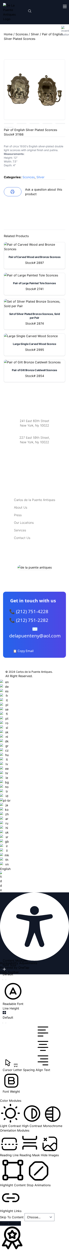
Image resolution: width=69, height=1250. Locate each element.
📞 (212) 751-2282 (28, 620)
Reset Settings (10, 1223)
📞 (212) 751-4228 (28, 611)
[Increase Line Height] (4, 1012)
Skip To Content (12, 1217)
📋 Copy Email (23, 651)
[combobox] (5, 786)
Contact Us (22, 538)
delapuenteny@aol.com (34, 460)
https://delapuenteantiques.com (35, 454)
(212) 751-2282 (34, 430)
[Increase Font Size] (4, 969)
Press (18, 515)
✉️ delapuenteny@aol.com (35, 632)
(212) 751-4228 (34, 447)
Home (8, 34)
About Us (20, 507)
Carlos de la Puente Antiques (34, 500)
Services (20, 530)
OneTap (23, 967)
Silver (35, 34)
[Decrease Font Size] (4, 979)
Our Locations (24, 522)
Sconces (22, 34)
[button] (13, 993)
